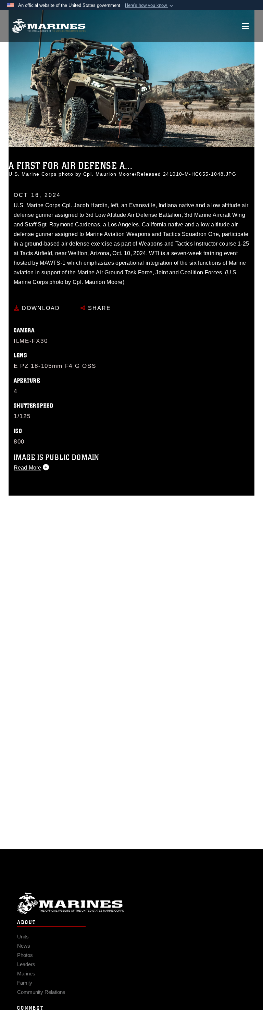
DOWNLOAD (40, 308)
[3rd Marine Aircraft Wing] (49, 26)
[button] (149, 5)
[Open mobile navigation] (245, 26)
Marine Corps (131, 903)
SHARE (98, 308)
